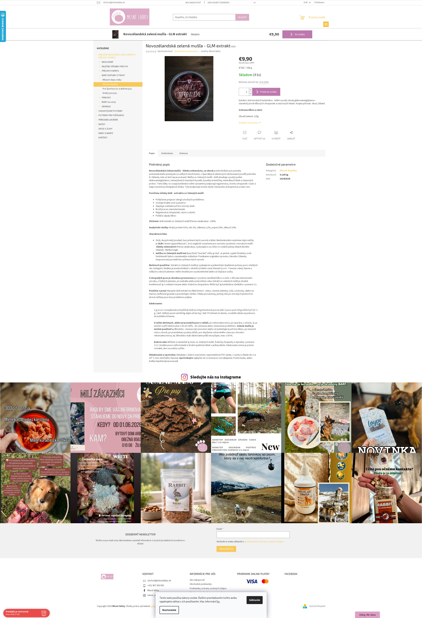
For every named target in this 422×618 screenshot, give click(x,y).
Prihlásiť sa (226, 548)
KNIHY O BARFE (105, 133)
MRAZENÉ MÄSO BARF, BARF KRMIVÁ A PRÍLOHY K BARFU (117, 56)
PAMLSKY (106, 97)
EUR (306, 2)
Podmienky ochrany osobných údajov (208, 588)
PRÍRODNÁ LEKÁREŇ (108, 120)
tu (218, 601)
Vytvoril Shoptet (317, 606)
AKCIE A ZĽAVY (105, 128)
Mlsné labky (153, 590)
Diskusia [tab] (184, 153)
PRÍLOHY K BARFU (110, 71)
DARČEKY (102, 137)
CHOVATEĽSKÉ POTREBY (110, 111)
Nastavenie (169, 610)
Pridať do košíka (268, 91)
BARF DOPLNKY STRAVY (113, 75)
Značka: (211, 51)
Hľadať (242, 17)
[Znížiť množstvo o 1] (250, 94)
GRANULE (106, 106)
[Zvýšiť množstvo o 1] (250, 90)
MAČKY (101, 124)
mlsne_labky (153, 595)
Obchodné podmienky (219, 2)
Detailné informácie (248, 122)
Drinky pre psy (110, 93)
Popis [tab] (152, 153)
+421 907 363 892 (155, 585)
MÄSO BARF (107, 62)
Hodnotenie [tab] (167, 153)
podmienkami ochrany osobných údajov (264, 541)
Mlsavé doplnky (110, 84)
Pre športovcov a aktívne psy (117, 88)
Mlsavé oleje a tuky (112, 80)
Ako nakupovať (193, 2)
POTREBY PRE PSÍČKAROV (111, 115)
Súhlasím (254, 600)
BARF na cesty (109, 102)
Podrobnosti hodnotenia (186, 51)
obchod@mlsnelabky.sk (159, 580)
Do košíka (299, 34)
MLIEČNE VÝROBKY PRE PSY (115, 66)
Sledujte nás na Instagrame (215, 377)
